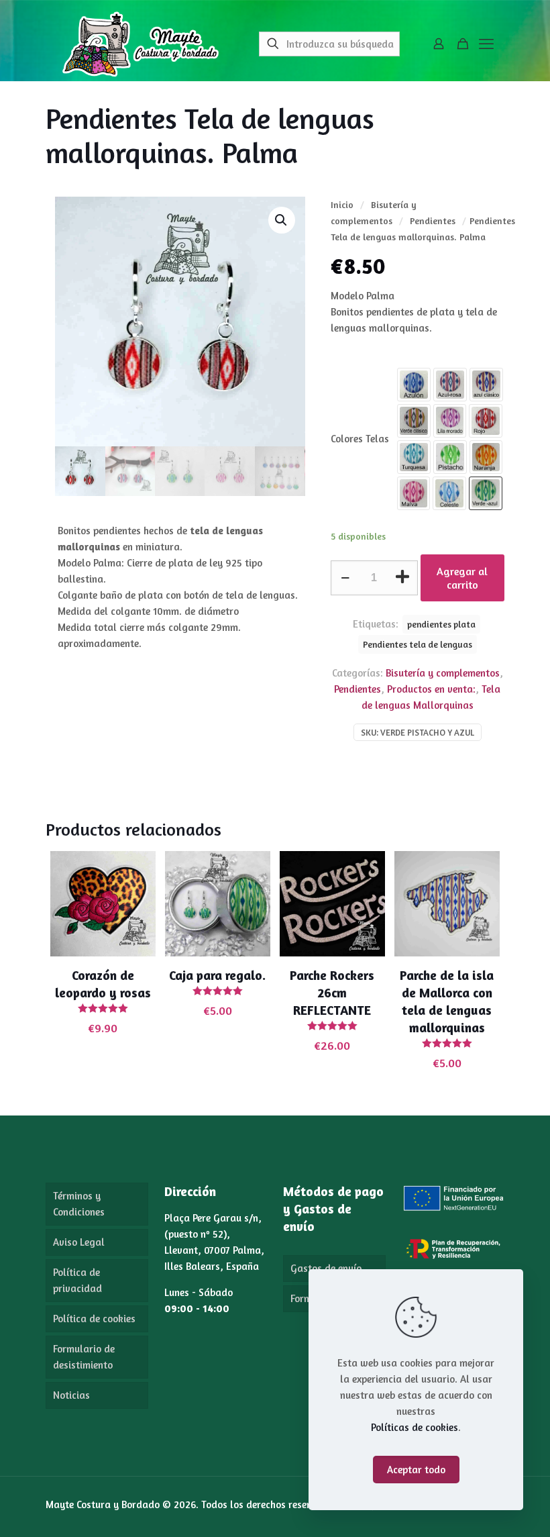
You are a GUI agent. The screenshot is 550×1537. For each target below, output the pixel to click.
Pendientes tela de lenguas (417, 644)
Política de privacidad (77, 1280)
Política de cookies (94, 1318)
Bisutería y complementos (443, 672)
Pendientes (432, 220)
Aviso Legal (79, 1242)
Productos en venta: (431, 689)
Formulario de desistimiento (84, 1356)
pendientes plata (441, 624)
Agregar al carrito (462, 577)
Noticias (71, 1395)
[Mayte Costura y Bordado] (140, 43)
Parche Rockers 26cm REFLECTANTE (332, 992)
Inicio (342, 204)
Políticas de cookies (414, 1427)
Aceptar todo (416, 1469)
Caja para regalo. (217, 975)
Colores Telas (360, 438)
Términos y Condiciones (79, 1203)
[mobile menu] (486, 43)
